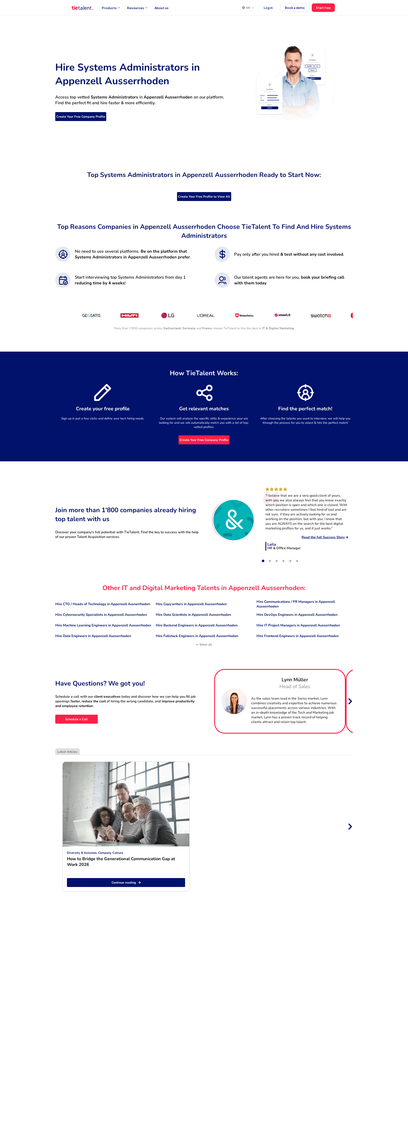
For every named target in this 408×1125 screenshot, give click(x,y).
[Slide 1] (263, 561)
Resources (135, 8)
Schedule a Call (76, 719)
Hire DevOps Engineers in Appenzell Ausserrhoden (296, 614)
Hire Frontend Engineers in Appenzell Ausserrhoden (297, 636)
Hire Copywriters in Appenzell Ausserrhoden (191, 604)
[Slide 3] (276, 561)
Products (109, 8)
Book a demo (295, 8)
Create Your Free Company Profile (80, 116)
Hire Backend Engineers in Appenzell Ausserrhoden (197, 625)
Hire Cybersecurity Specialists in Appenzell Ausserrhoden (101, 614)
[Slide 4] (283, 561)
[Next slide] (350, 701)
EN (248, 7)
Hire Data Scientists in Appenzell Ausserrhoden (193, 614)
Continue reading (124, 882)
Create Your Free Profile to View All (204, 196)
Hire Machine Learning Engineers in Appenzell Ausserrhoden (103, 625)
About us (161, 8)
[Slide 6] (297, 561)
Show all (206, 644)
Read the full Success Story (323, 537)
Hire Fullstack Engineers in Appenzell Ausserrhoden (197, 636)
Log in (268, 8)
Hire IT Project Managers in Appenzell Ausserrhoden (298, 625)
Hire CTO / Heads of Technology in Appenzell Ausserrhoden (102, 604)
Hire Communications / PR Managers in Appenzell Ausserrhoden (295, 604)
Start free (323, 8)
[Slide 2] (270, 561)
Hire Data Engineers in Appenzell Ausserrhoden (93, 636)
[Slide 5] (290, 561)
